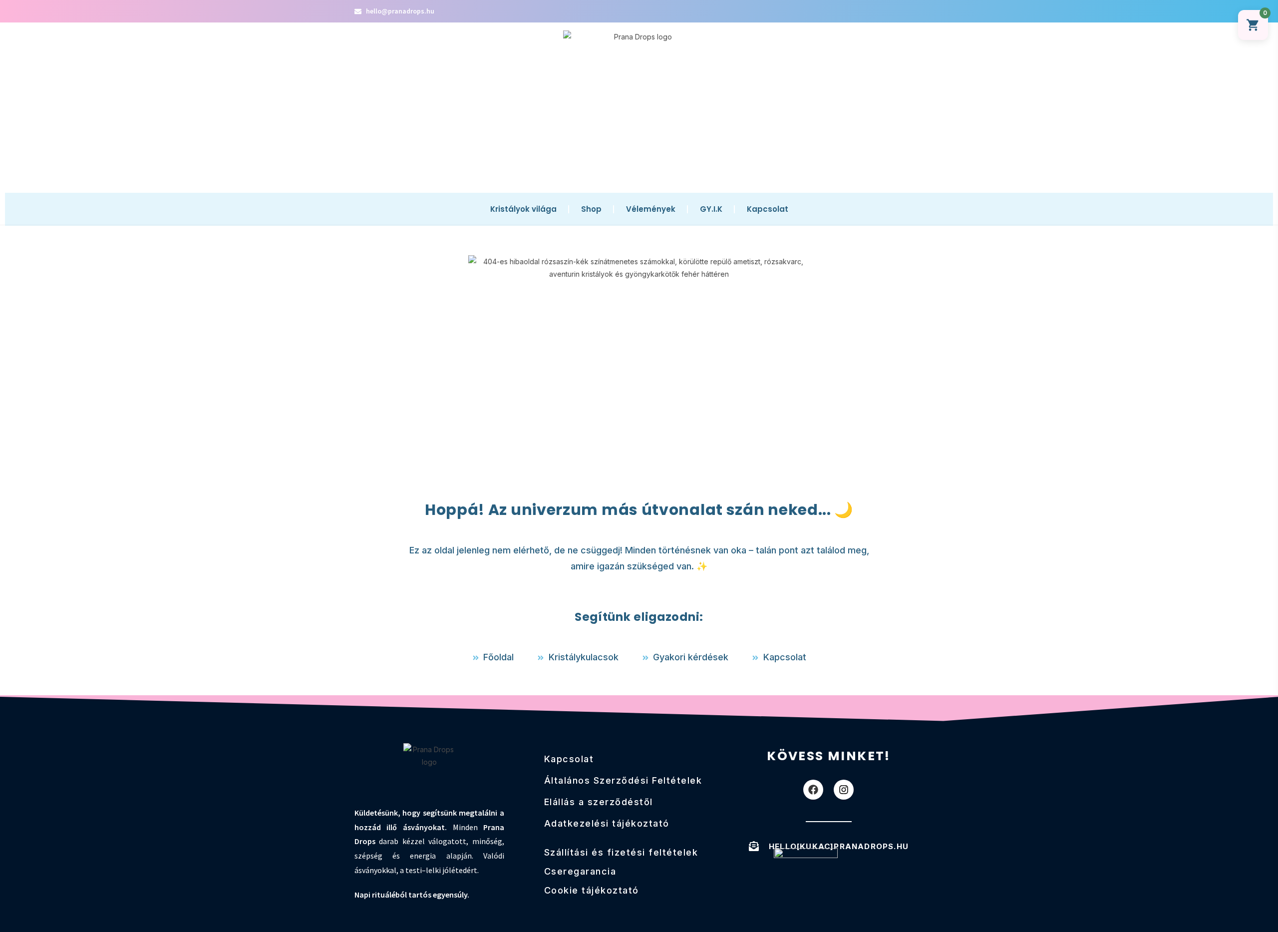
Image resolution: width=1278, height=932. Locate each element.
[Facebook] (813, 790)
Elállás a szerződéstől (598, 802)
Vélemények (650, 209)
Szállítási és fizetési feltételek (621, 852)
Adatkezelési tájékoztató (606, 823)
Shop (591, 209)
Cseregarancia (580, 871)
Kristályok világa (523, 209)
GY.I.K (711, 209)
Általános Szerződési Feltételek (623, 780)
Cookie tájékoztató (591, 890)
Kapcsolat (767, 209)
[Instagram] (844, 790)
